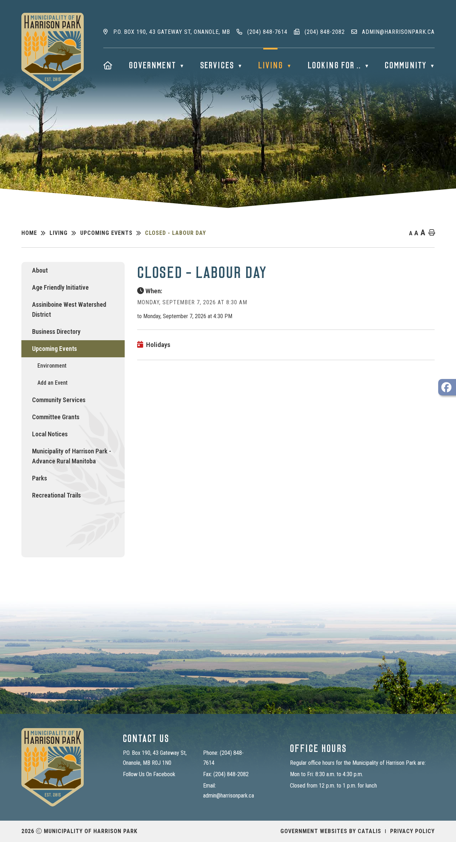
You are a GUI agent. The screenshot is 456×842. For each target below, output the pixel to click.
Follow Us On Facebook (149, 774)
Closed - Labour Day (175, 233)
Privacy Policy (412, 831)
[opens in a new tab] (447, 387)
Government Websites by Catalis (330, 831)
